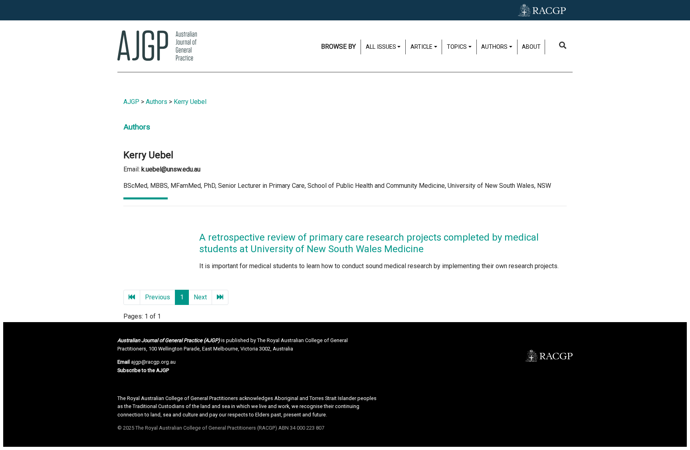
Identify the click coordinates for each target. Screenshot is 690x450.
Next (200, 297)
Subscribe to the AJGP (143, 370)
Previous (157, 297)
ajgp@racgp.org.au (153, 362)
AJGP (131, 102)
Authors (156, 102)
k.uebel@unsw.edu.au (170, 169)
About (531, 47)
